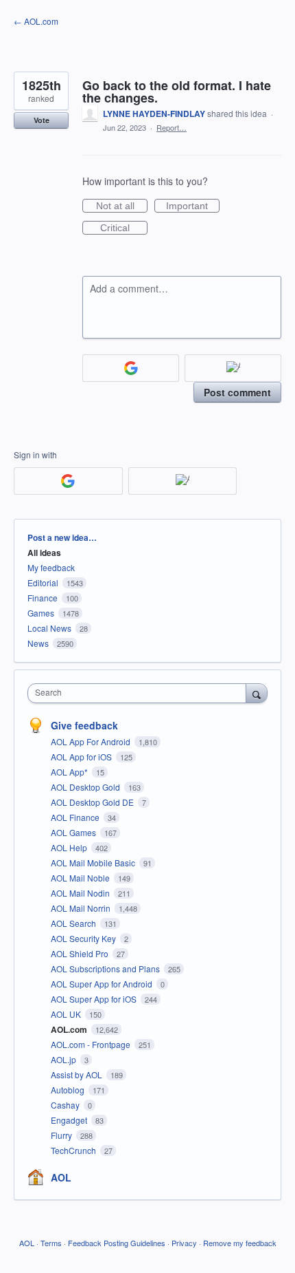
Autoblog (68, 1089)
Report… (171, 127)
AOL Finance (76, 817)
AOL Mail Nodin (81, 893)
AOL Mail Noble (81, 878)
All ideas (44, 552)
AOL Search (74, 923)
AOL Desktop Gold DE (93, 802)
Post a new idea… (62, 537)
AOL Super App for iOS (95, 999)
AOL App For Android (91, 741)
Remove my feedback (239, 1242)
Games (40, 613)
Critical (124, 228)
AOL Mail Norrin (82, 908)
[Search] (257, 693)
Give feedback (84, 725)
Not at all (122, 206)
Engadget (70, 1120)
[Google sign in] (130, 368)
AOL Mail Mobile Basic (94, 862)
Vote (41, 120)
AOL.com (70, 1029)
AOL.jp (64, 1059)
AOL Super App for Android (102, 983)
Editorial (42, 582)
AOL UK (67, 1014)
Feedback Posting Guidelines (116, 1242)
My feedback (51, 567)
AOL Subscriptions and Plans (106, 968)
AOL (61, 1177)
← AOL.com (36, 21)
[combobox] (140, 693)
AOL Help (70, 847)
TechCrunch (74, 1150)
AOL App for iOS (82, 756)
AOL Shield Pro (80, 953)
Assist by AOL (77, 1074)
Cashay (66, 1105)
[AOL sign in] (233, 368)
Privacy (184, 1242)
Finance (42, 597)
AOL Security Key (84, 938)
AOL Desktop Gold (86, 787)
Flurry (62, 1135)
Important (193, 206)
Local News (49, 628)
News (38, 643)
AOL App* (70, 772)
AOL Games (74, 832)
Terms (51, 1242)
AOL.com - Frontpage (91, 1044)
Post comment (237, 392)
